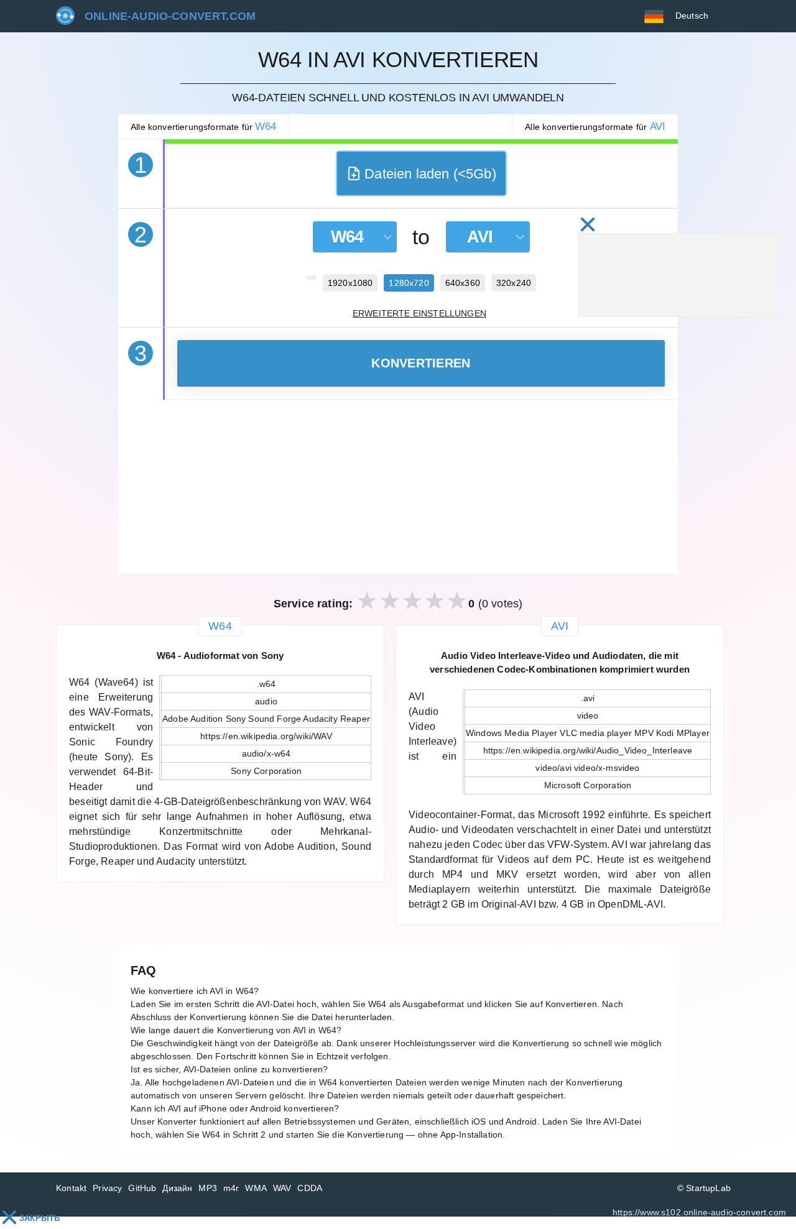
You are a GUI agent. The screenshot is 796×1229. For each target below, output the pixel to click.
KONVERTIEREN (420, 363)
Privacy (107, 1188)
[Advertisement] (398, 487)
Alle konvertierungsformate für (203, 126)
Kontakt (71, 1188)
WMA (256, 1188)
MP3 (207, 1188)
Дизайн (177, 1188)
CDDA (309, 1188)
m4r (231, 1188)
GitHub (142, 1188)
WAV (282, 1188)
